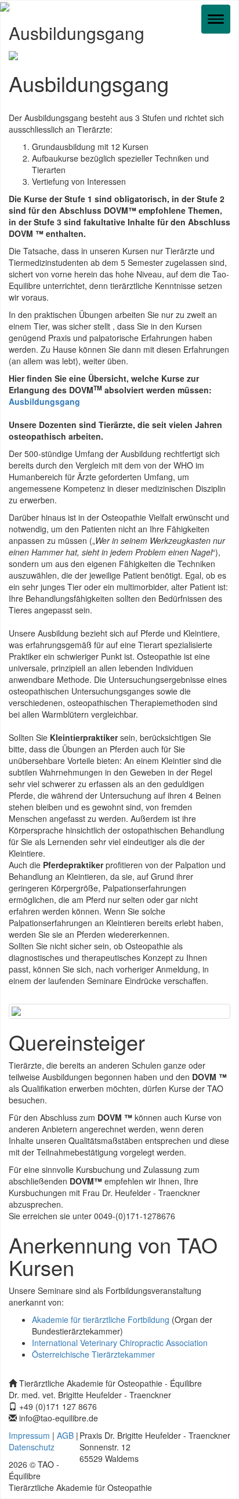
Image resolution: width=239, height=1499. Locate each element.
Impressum (29, 1435)
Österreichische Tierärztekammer (93, 1354)
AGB (65, 1435)
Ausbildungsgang (44, 401)
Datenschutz (32, 1447)
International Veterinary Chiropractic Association (120, 1342)
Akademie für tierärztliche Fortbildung (100, 1319)
